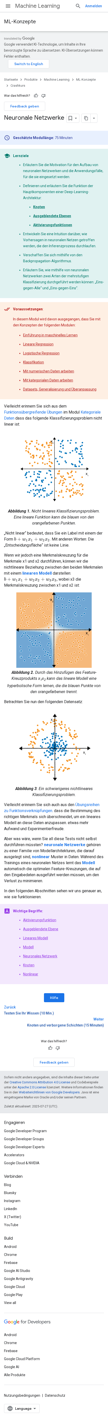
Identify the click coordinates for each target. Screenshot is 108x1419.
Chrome (10, 1255)
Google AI (11, 1367)
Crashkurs (18, 85)
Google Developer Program (25, 1131)
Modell (28, 947)
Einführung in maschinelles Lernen (50, 335)
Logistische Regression (41, 353)
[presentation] (32, 539)
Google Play (13, 1295)
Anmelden (93, 6)
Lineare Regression (38, 344)
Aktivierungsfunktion (39, 920)
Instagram (12, 1201)
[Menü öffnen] (8, 6)
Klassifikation (33, 362)
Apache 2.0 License (32, 1087)
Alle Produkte (14, 1375)
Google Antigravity (18, 1279)
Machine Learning (37, 6)
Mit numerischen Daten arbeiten (48, 371)
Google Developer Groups (24, 1139)
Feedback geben (24, 106)
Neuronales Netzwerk (40, 956)
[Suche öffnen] (78, 6)
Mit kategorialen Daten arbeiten (48, 380)
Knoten (39, 207)
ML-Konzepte (20, 22)
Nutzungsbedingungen (22, 1395)
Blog (7, 1185)
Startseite (11, 79)
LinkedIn (10, 1209)
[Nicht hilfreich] (43, 95)
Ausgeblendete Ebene (40, 929)
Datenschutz (55, 1395)
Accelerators (14, 1155)
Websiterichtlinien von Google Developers (49, 1092)
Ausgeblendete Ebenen (52, 216)
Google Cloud (14, 1287)
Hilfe (54, 997)
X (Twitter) (12, 1217)
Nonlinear (30, 974)
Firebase (11, 1263)
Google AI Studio (17, 1271)
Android (10, 1247)
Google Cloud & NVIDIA (21, 1163)
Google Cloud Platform (22, 1359)
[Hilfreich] (36, 95)
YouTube (11, 1225)
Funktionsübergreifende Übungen (33, 412)
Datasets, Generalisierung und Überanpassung (59, 389)
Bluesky (10, 1193)
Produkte (30, 79)
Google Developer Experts (24, 1147)
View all (10, 1303)
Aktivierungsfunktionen (52, 225)
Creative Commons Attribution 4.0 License (40, 1082)
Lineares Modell (35, 938)
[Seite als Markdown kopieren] (86, 118)
